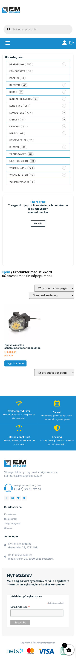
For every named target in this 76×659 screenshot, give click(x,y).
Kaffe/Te (15, 85)
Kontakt (38, 223)
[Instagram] (12, 498)
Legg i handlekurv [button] (15, 363)
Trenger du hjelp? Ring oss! (27, 485)
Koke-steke (16, 112)
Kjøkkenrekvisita (20, 98)
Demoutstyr (17, 71)
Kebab (13, 92)
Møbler (14, 119)
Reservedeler (18, 140)
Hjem (6, 272)
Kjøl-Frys (15, 105)
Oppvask (14, 126)
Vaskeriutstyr (18, 174)
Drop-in (14, 78)
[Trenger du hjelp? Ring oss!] (8, 488)
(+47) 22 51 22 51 (27, 489)
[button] (7, 43)
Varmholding (17, 167)
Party (13, 133)
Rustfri (14, 147)
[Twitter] (18, 498)
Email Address (20, 607)
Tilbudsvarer (17, 154)
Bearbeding (16, 64)
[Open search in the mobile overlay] (38, 29)
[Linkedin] (24, 498)
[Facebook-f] (6, 498)
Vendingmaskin (19, 181)
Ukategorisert (18, 161)
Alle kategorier (14, 57)
